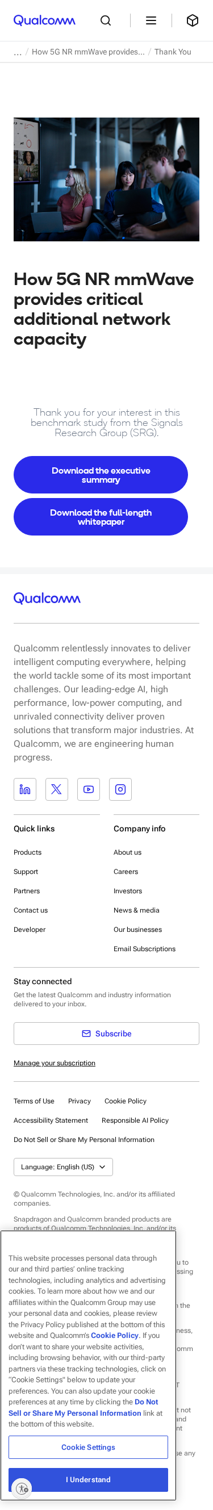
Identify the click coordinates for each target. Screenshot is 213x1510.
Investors (128, 891)
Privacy (79, 1101)
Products (27, 852)
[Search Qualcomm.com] (108, 20)
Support (26, 872)
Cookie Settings (88, 1447)
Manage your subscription (54, 1063)
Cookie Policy (126, 1101)
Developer (29, 930)
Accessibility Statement (51, 1120)
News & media (137, 910)
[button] (84, 1139)
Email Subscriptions (145, 949)
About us (127, 852)
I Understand (88, 1479)
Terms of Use (34, 1101)
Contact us (31, 910)
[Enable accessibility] (21, 1488)
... (18, 52)
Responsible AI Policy (135, 1120)
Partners (27, 891)
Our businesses (138, 930)
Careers (126, 872)
